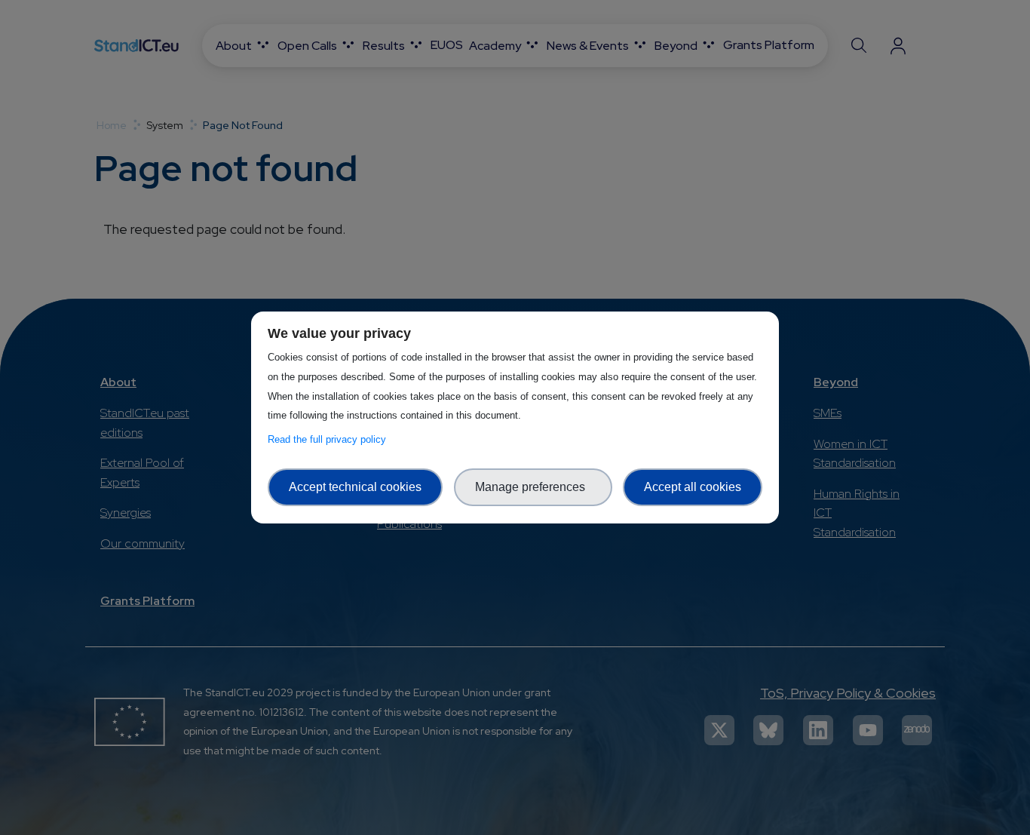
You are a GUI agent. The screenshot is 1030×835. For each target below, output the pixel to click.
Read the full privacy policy (330, 439)
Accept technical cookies (355, 486)
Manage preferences (533, 486)
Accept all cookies (692, 486)
